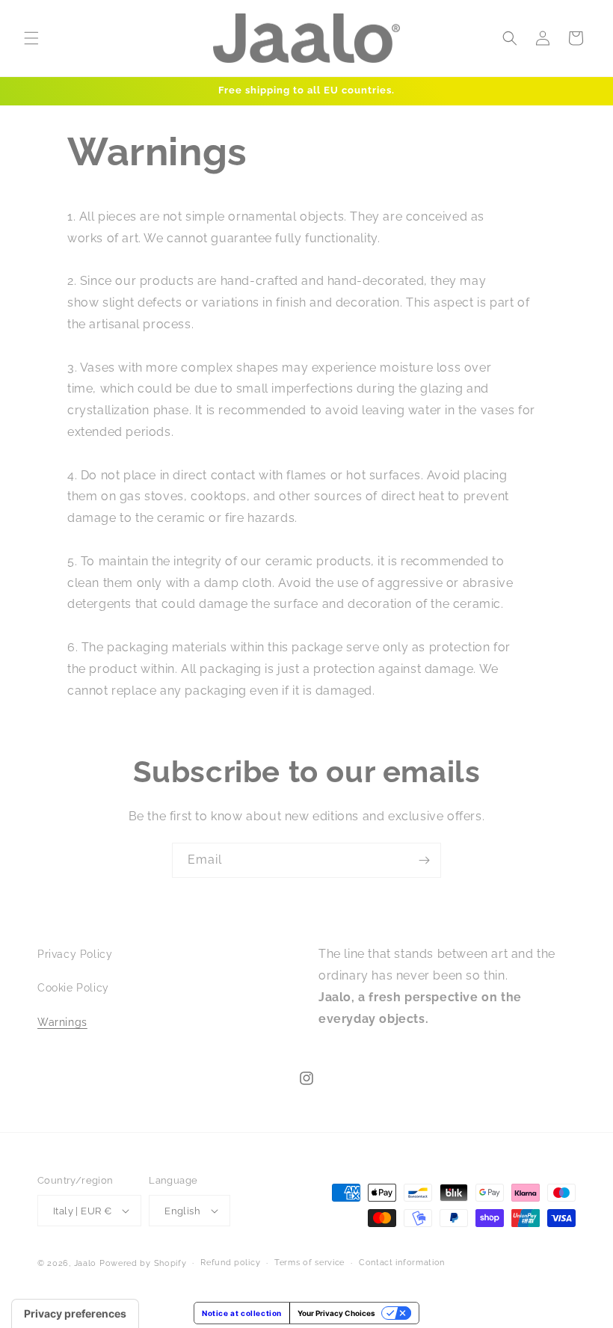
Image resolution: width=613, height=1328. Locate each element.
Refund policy (230, 1262)
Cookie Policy (73, 988)
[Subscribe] (423, 860)
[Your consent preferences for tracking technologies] (75, 1314)
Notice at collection (242, 1313)
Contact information (402, 1262)
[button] (31, 38)
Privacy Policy (74, 954)
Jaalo (85, 1263)
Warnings (62, 1022)
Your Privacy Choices (336, 1313)
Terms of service (309, 1262)
